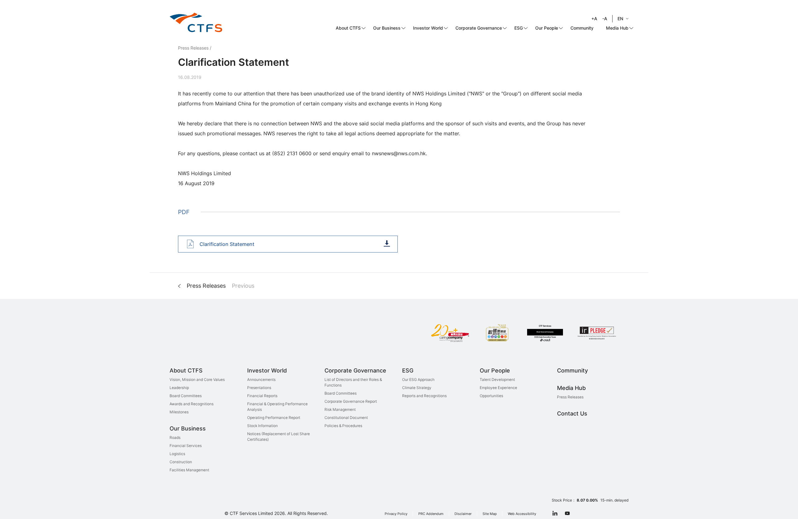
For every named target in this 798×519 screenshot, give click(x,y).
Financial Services (186, 445)
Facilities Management (189, 470)
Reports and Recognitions (424, 395)
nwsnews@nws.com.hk (399, 153)
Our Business (387, 28)
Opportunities (491, 395)
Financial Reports (262, 395)
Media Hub (617, 28)
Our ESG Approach (418, 379)
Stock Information (262, 425)
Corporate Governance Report (350, 401)
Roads (175, 437)
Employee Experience (498, 387)
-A (604, 18)
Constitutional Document (346, 417)
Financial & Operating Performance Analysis (277, 406)
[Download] (387, 243)
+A (594, 18)
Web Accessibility (522, 514)
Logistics (177, 453)
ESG (518, 28)
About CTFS (348, 28)
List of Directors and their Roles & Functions (353, 382)
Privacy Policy (396, 514)
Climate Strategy (416, 387)
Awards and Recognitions (192, 403)
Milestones (179, 412)
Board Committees (186, 395)
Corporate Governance (478, 28)
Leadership (179, 387)
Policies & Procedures (343, 425)
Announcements (261, 379)
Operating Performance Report (273, 417)
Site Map (490, 514)
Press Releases (193, 47)
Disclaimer (463, 514)
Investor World (428, 28)
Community (582, 28)
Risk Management (340, 409)
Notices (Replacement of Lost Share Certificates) (278, 436)
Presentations (259, 387)
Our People (546, 28)
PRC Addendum (431, 514)
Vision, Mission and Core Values (197, 379)
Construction (181, 461)
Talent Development (497, 379)
